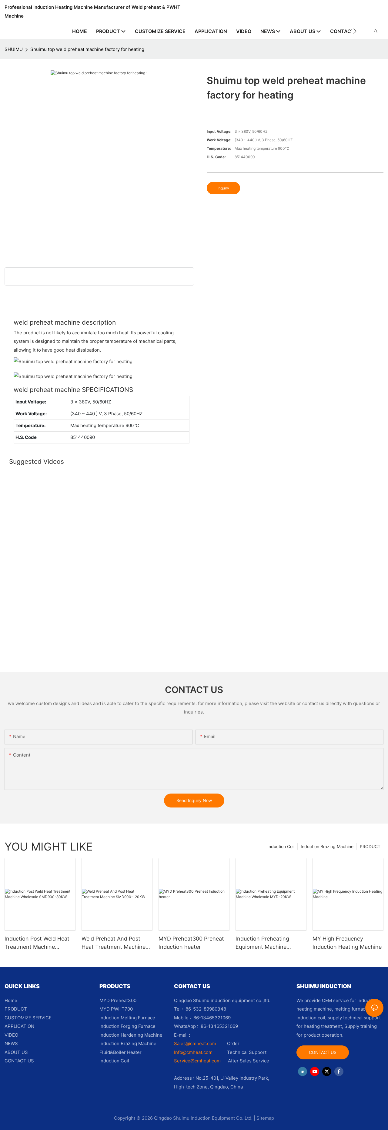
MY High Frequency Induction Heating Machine (347, 942)
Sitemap (265, 1118)
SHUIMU (14, 49)
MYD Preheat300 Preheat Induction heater (191, 942)
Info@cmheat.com (194, 1052)
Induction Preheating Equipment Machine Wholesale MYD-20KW (264, 943)
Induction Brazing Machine (327, 846)
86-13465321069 (219, 1026)
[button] (354, 31)
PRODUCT (370, 846)
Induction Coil (280, 846)
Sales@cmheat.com (195, 1043)
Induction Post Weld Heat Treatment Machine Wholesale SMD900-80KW (38, 943)
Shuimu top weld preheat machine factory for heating (87, 49)
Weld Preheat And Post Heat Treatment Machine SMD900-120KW (114, 943)
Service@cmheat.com (197, 1061)
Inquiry (223, 188)
